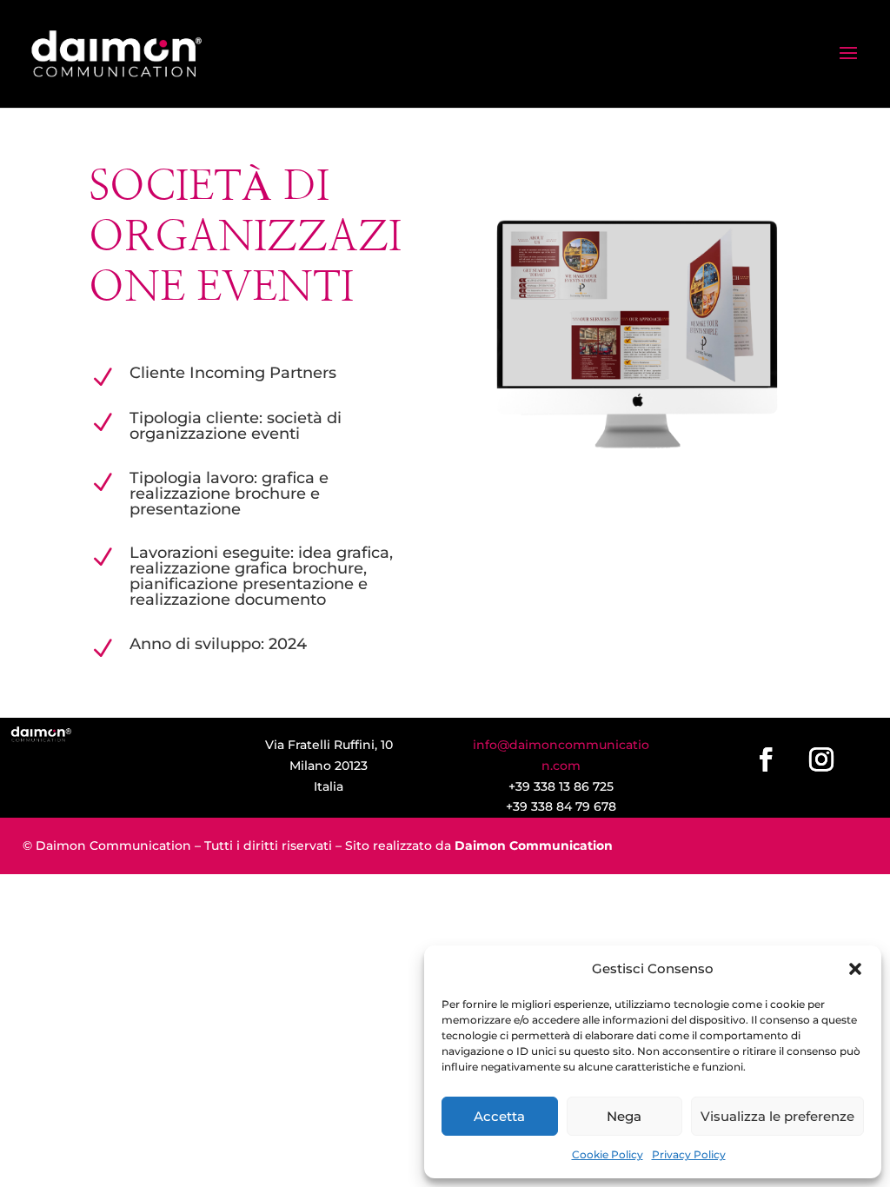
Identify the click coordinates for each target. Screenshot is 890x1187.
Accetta (499, 1116)
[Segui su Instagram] (821, 759)
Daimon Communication (534, 845)
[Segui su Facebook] (765, 759)
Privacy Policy (689, 1154)
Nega (624, 1116)
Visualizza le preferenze (777, 1116)
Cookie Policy (607, 1154)
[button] (855, 969)
